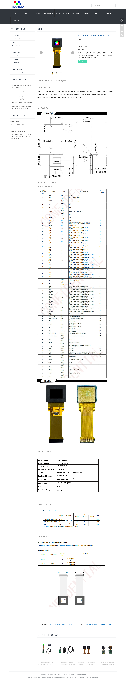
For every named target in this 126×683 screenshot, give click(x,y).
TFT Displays (16, 45)
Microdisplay (15, 49)
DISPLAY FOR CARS (18, 66)
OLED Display (16, 35)
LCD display (15, 62)
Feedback (108, 13)
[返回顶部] (122, 35)
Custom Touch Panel (62, 13)
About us (26, 13)
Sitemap (84, 674)
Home (15, 13)
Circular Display (16, 52)
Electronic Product (17, 73)
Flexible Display (16, 56)
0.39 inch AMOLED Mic (66, 660)
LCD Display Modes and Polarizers (22, 102)
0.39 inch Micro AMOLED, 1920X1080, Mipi (98, 624)
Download (75, 13)
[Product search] (113, 5)
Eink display (15, 59)
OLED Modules (16, 38)
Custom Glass (48, 13)
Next (72, 52)
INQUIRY (83, 61)
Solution (86, 13)
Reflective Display (17, 69)
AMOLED (15, 42)
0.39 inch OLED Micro (107, 660)
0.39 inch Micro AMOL (46, 660)
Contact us (15, 20)
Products (37, 13)
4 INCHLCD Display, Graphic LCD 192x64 (61, 624)
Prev (41, 52)
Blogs (97, 13)
